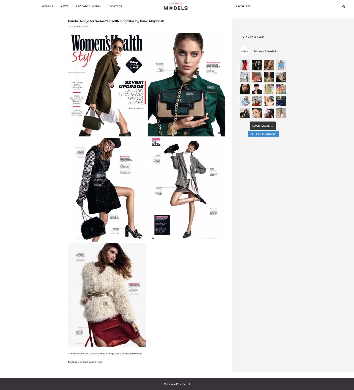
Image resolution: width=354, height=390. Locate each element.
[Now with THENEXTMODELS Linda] (245, 89)
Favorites (243, 6)
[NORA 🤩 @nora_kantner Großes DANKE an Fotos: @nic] (269, 101)
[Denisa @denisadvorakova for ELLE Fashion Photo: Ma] (281, 89)
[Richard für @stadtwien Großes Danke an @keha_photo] (257, 77)
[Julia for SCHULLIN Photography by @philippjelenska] (269, 65)
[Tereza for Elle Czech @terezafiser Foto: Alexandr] (257, 65)
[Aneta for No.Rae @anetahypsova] (257, 113)
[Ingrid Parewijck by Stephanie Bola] (281, 113)
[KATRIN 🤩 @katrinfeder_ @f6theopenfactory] (245, 101)
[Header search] (343, 6)
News (65, 6)
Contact (115, 6)
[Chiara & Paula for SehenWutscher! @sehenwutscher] (245, 113)
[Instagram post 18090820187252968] (257, 101)
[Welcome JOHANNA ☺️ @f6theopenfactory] (281, 65)
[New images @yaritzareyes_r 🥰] (245, 65)
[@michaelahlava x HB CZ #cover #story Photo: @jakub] (281, 101)
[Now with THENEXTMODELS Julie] (269, 77)
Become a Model (89, 6)
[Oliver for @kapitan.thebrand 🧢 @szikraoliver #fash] (257, 89)
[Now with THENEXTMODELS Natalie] (281, 77)
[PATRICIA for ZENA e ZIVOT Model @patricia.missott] (269, 89)
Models (47, 6)
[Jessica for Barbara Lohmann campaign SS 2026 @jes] (269, 113)
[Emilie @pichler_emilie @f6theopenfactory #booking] (245, 77)
